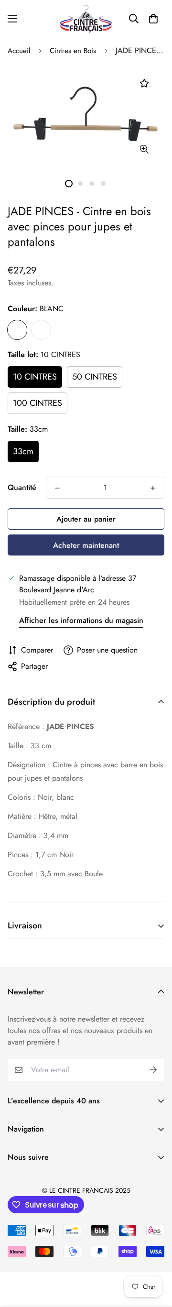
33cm (23, 451)
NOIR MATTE (41, 329)
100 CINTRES (37, 403)
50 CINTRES (94, 376)
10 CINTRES (35, 376)
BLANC (17, 329)
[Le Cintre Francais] (86, 18)
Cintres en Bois (73, 50)
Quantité (22, 487)
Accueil (19, 50)
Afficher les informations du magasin (81, 620)
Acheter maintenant (86, 545)
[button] (153, 19)
